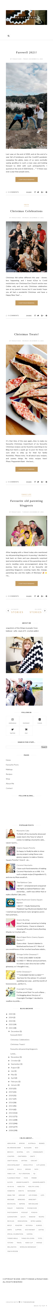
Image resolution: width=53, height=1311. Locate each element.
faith (26, 138)
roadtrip (18, 1129)
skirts (9, 1133)
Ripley (9, 1129)
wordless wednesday (28, 1151)
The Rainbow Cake (24, 786)
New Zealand (33, 1107)
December (15, 935)
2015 (11, 1009)
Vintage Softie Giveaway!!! (27, 858)
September (15, 968)
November (15, 961)
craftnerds (22, 1060)
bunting (20, 1056)
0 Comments (13, 125)
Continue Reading (26, 112)
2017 (11, 1002)
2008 (11, 1034)
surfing (30, 1138)
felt (26, 637)
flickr (40, 627)
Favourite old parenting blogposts (24, 953)
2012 (11, 1020)
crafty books (12, 1064)
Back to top (39, 1209)
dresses (28, 1073)
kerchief (22, 1099)
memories (21, 1103)
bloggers (28, 1051)
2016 (11, 1006)
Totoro (10, 1146)
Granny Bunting (23, 823)
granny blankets (22, 1086)
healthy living (33, 1090)
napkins (22, 1107)
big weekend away (14, 1051)
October (14, 964)
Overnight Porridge (24, 892)
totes (40, 1142)
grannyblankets (39, 1086)
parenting (20, 1112)
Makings (9, 673)
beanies (42, 1047)
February (14, 985)
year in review (12, 1155)
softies (41, 1133)
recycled (10, 1125)
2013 (11, 1016)
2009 (11, 1030)
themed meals (12, 1142)
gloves (10, 1086)
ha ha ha (10, 1090)
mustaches (11, 1107)
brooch (10, 1056)
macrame (10, 1103)
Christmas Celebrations (26, 144)
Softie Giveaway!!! (24, 875)
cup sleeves (40, 1068)
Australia (32, 1047)
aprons (22, 1047)
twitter (12, 637)
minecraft (32, 1103)
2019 (11, 995)
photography (12, 1116)
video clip (29, 1146)
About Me (10, 687)
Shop (8, 682)
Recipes (9, 678)
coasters (10, 1060)
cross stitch (28, 1068)
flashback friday (13, 1081)
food (26, 1081)
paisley (10, 1112)
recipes (41, 1120)
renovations (22, 1125)
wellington (11, 1151)
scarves (39, 1129)
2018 (11, 999)
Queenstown (12, 1120)
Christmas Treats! (26, 237)
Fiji (34, 1077)
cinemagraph (38, 1056)
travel (19, 1146)
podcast (24, 1116)
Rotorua (29, 1129)
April (13, 981)
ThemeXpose (29, 1206)
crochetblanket (13, 1068)
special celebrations (15, 1138)
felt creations (24, 1077)
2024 (11, 921)
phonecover (32, 1112)
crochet (34, 1064)
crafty (32, 1060)
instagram (12, 627)
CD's (27, 1056)
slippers (18, 1133)
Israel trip (11, 1099)
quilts (23, 1120)
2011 (11, 1023)
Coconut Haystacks (24, 769)
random (32, 1120)
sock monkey (30, 1133)
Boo (36, 1051)
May (12, 978)
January (14, 988)
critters (24, 1064)
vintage (39, 1146)
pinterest (26, 627)
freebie (34, 1081)
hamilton (21, 1090)
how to (21, 1094)
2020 (11, 992)
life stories (33, 1099)
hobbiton (11, 1094)
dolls (19, 1073)
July (12, 975)
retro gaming (36, 1125)
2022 (11, 928)
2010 (11, 1027)
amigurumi (11, 1047)
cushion (10, 1073)
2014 (11, 1013)
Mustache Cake (23, 734)
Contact (9, 692)
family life (26, 398)
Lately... (13, 957)
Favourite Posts (12, 668)
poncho (34, 1116)
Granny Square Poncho (26, 751)
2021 (11, 931)
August (14, 971)
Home (8, 664)
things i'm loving (27, 1142)
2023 (11, 924)
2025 (11, 917)
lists (42, 1099)
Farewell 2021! (26, 52)
